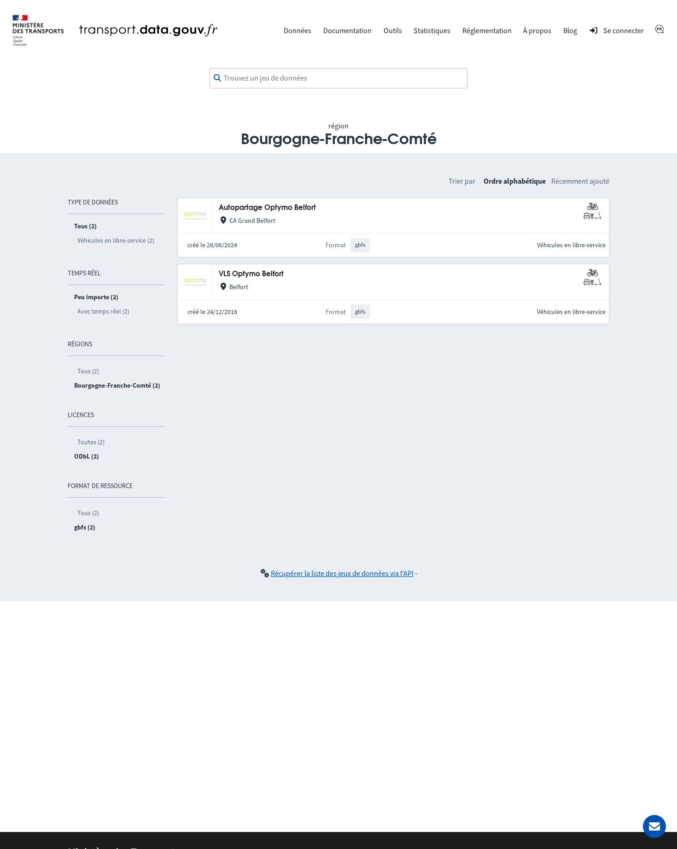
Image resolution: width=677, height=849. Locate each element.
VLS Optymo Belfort (251, 274)
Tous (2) (88, 371)
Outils (393, 30)
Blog (570, 30)
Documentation (347, 30)
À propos (537, 30)
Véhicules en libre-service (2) (115, 240)
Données (297, 30)
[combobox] (338, 78)
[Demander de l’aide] (654, 826)
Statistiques (432, 30)
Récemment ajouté (580, 181)
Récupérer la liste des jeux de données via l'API (342, 573)
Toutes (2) (91, 442)
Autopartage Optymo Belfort (267, 207)
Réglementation (487, 30)
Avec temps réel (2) (103, 311)
